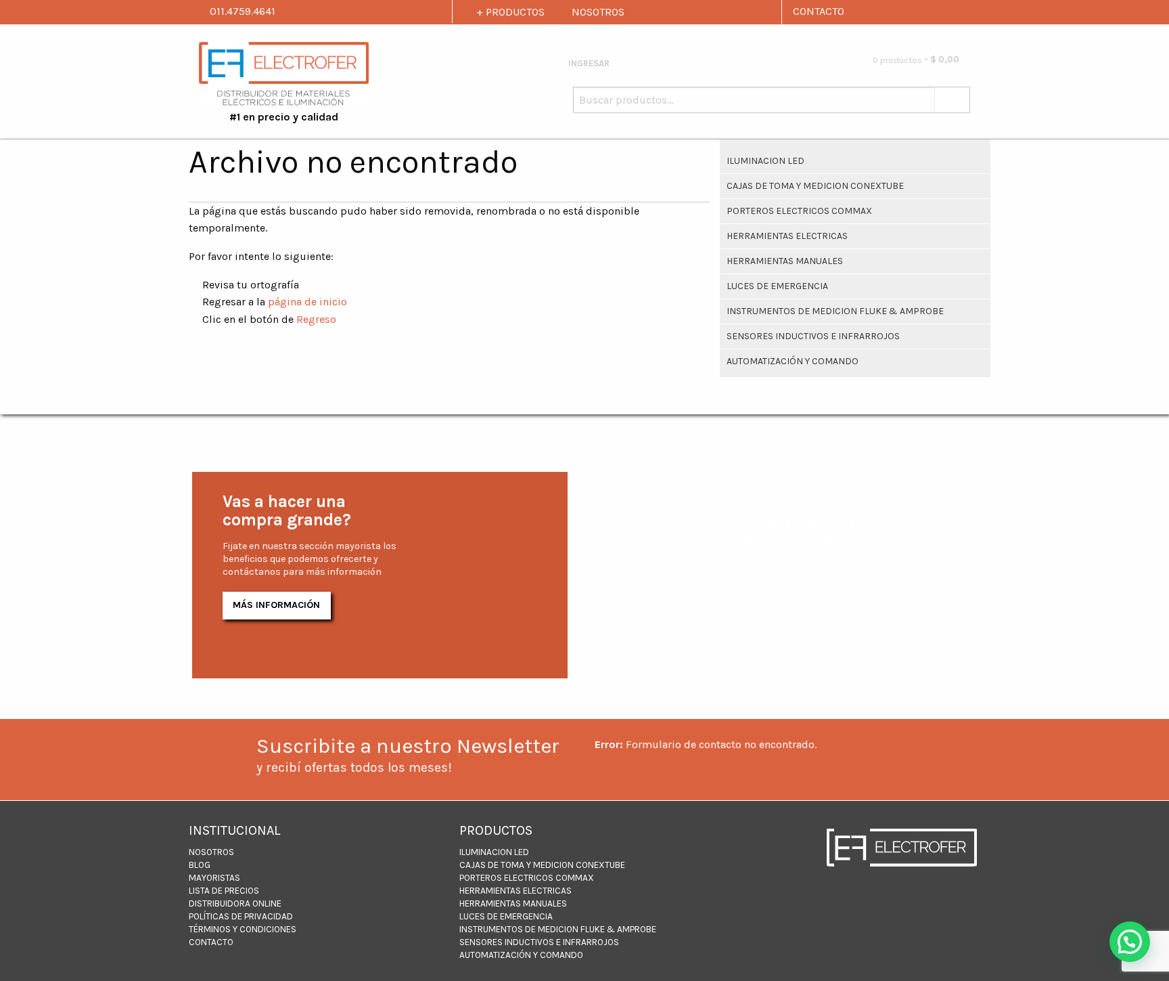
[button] (1129, 941)
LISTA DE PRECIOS (224, 891)
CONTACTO (818, 11)
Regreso (316, 319)
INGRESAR (588, 63)
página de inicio (307, 301)
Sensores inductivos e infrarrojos (813, 336)
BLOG (199, 865)
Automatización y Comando (792, 361)
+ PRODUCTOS (510, 11)
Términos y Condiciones (242, 929)
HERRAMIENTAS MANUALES (785, 261)
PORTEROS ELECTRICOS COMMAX (799, 211)
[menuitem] (818, 61)
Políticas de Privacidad (241, 916)
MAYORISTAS (214, 878)
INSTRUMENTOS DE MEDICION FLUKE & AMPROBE (835, 311)
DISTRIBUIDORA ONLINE (235, 903)
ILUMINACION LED (765, 161)
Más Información (276, 605)
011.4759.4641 (241, 11)
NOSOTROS (598, 11)
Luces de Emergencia (777, 286)
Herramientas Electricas (787, 236)
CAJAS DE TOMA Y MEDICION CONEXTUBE (815, 186)
